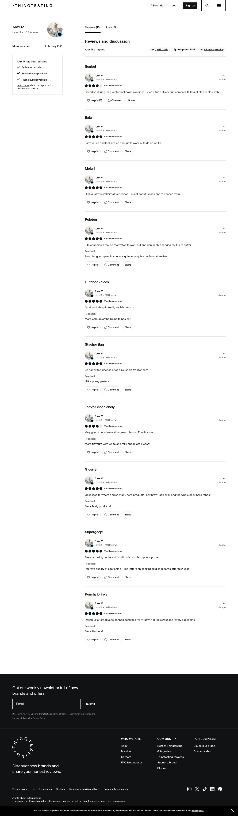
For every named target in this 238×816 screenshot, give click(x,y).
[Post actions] (224, 76)
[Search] (207, 5)
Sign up (190, 5)
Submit (90, 704)
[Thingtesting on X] (197, 789)
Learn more (23, 85)
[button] (159, 49)
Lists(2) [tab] (111, 27)
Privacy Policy (39, 718)
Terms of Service (61, 713)
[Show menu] (219, 5)
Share (131, 100)
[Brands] (33, 5)
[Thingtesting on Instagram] (189, 789)
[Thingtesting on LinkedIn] (212, 789)
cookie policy (198, 810)
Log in (175, 5)
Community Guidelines (80, 713)
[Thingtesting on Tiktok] (205, 789)
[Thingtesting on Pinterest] (220, 789)
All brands (157, 5)
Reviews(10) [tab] (93, 27)
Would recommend (113, 85)
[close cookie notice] (233, 811)
